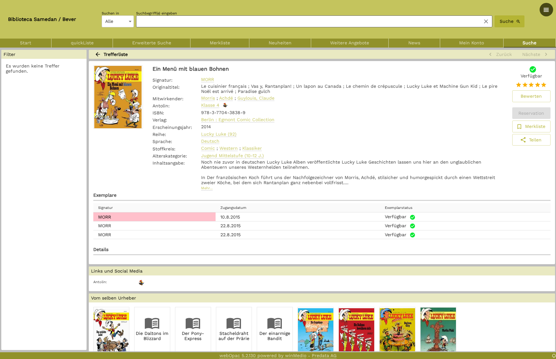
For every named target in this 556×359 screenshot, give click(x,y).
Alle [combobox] (109, 21)
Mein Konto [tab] (471, 42)
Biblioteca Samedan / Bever (42, 19)
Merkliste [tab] (220, 42)
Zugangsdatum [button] (233, 208)
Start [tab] (25, 42)
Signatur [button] (105, 208)
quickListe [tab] (82, 42)
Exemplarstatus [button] (398, 208)
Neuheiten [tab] (280, 42)
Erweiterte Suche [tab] (151, 42)
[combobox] (306, 21)
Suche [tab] (529, 42)
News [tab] (414, 42)
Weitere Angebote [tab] (349, 42)
